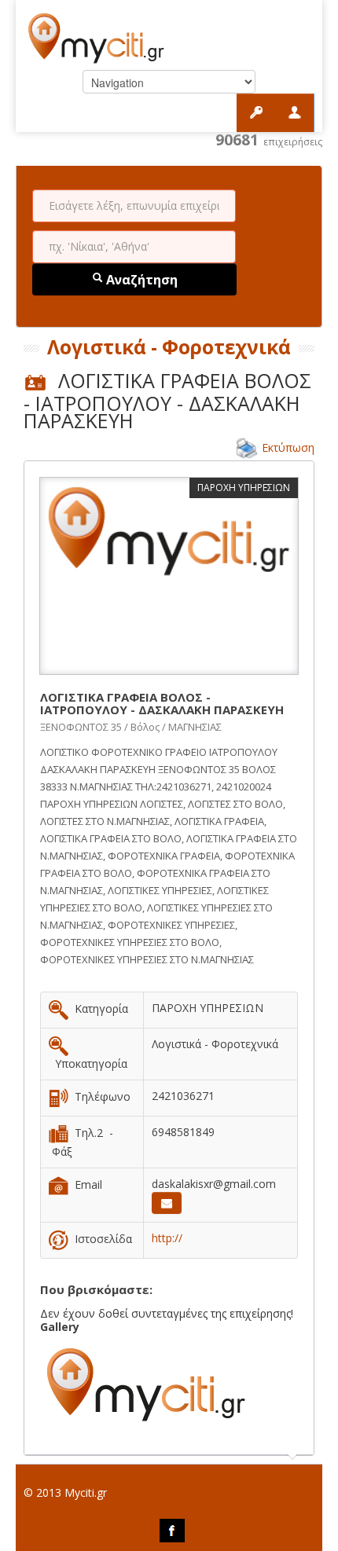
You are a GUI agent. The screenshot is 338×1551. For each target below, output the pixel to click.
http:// (167, 1237)
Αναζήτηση (140, 279)
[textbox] (134, 205)
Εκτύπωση (288, 447)
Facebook (172, 1530)
